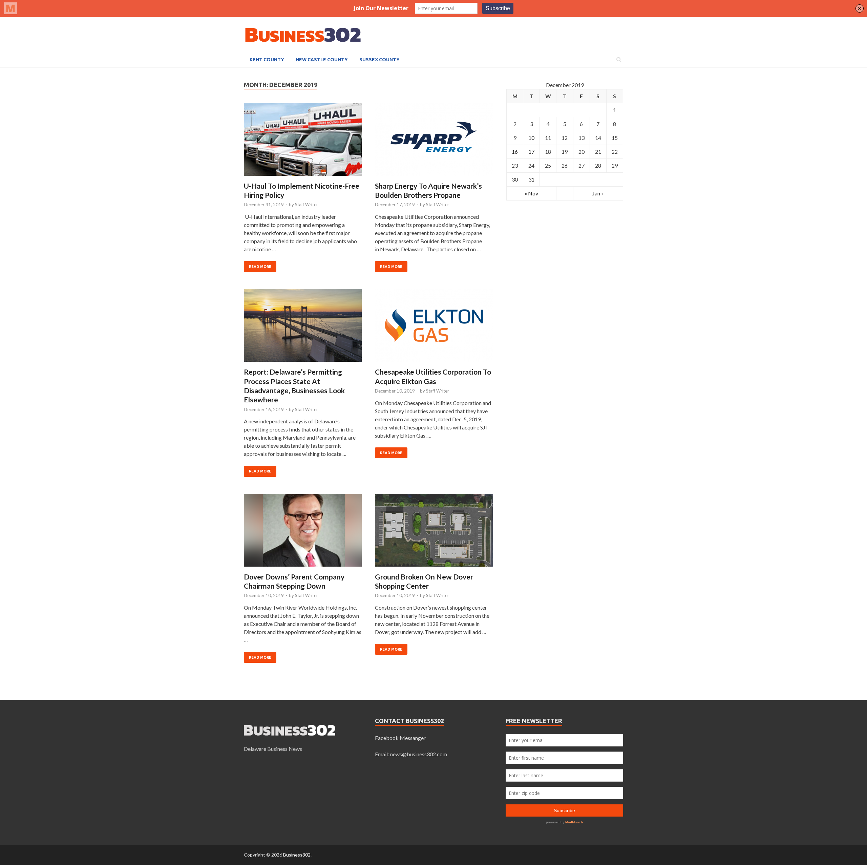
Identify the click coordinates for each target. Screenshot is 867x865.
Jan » (598, 193)
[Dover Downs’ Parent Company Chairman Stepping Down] (303, 533)
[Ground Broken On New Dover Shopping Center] (434, 533)
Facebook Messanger (400, 738)
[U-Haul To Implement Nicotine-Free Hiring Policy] (303, 142)
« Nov (531, 193)
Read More (260, 267)
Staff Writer (306, 204)
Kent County (267, 59)
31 (531, 179)
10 (531, 137)
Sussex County (379, 59)
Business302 (297, 855)
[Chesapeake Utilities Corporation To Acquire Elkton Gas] (434, 328)
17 (531, 151)
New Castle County (322, 59)
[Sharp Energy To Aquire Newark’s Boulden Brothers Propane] (434, 142)
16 (515, 151)
